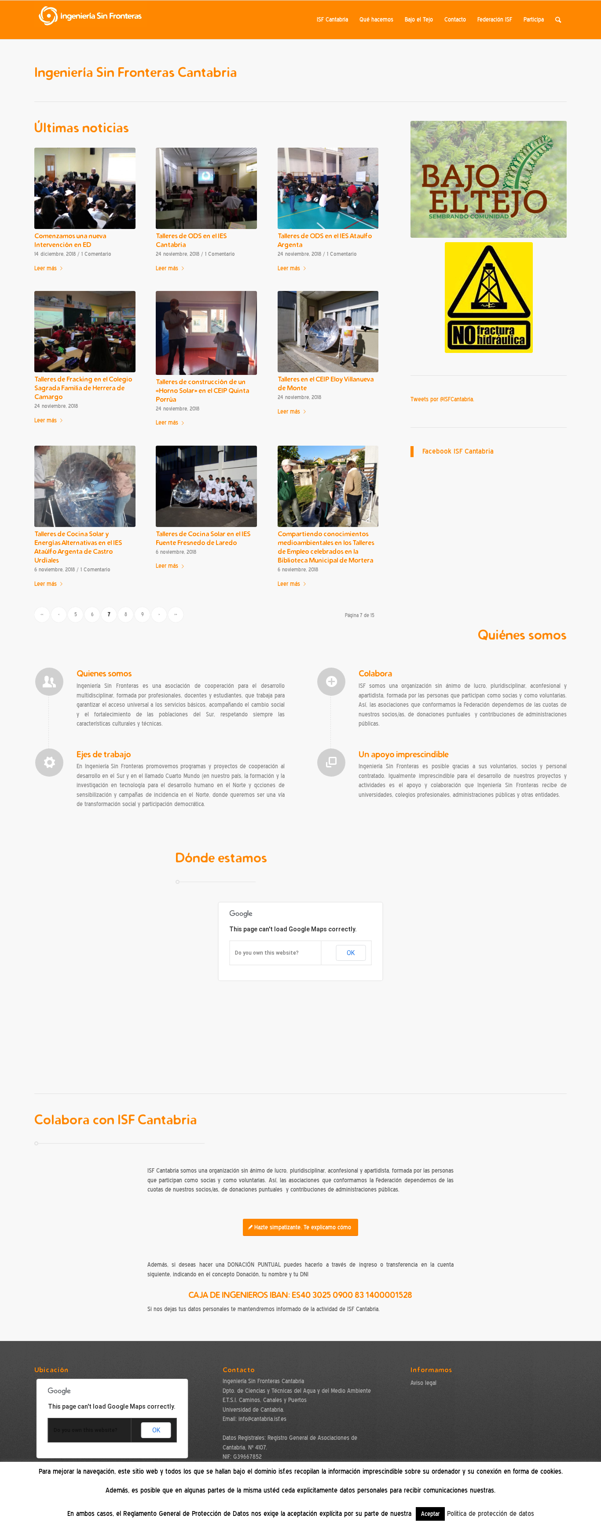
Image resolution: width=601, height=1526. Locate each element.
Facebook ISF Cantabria (458, 451)
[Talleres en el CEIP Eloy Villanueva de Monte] (328, 331)
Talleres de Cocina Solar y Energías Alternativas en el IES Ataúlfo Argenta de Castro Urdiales (78, 547)
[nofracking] (489, 297)
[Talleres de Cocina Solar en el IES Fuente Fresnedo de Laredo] (206, 486)
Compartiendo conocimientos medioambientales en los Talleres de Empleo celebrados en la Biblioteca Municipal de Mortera (326, 547)
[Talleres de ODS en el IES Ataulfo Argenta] (328, 188)
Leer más (45, 268)
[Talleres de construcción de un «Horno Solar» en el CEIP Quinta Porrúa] (206, 333)
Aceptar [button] (430, 1514)
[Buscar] (558, 19)
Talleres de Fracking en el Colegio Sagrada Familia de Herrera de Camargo (83, 388)
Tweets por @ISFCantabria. (442, 399)
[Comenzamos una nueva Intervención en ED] (85, 188)
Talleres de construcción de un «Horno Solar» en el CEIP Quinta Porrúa (202, 390)
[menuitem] (332, 19)
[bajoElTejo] (488, 179)
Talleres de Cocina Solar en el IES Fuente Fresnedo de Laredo (203, 538)
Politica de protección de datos (490, 1514)
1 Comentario (96, 254)
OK (351, 952)
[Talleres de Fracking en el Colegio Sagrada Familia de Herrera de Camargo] (85, 331)
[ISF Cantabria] (90, 19)
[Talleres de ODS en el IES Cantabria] (206, 188)
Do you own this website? (267, 953)
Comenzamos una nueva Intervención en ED (70, 240)
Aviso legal (423, 1383)
